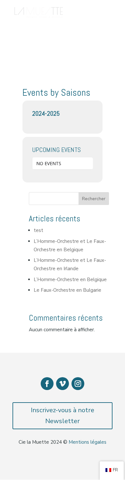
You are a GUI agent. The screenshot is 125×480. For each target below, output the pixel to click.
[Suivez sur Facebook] (47, 383)
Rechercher (93, 199)
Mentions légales (87, 442)
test (38, 230)
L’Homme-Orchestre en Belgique (70, 279)
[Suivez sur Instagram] (77, 383)
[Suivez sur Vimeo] (62, 383)
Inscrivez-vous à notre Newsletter (62, 415)
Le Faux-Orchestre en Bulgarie (67, 290)
